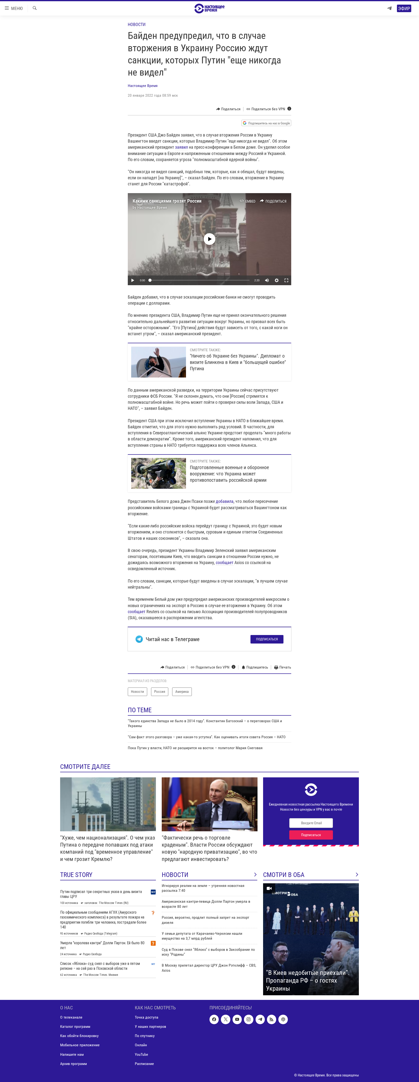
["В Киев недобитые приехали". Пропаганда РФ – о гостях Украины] (311, 939)
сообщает (225, 562)
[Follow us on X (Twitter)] (225, 1019)
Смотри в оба (284, 875)
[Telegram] (389, 8)
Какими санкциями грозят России (167, 201)
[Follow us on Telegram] (260, 1019)
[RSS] (271, 1019)
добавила (225, 501)
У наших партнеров (150, 1026)
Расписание (144, 1063)
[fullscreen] (286, 280)
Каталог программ (75, 1026)
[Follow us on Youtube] (237, 1019)
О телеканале (71, 1017)
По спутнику (145, 1036)
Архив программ (73, 1063)
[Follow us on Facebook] (214, 1019)
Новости (136, 24)
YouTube (141, 1054)
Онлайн (141, 1045)
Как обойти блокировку (79, 1036)
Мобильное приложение (80, 1045)
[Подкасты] (283, 1019)
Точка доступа (146, 1017)
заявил (181, 147)
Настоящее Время (143, 85)
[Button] (228, 109)
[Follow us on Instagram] (248, 1019)
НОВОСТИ (175, 875)
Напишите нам (72, 1054)
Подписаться (267, 639)
